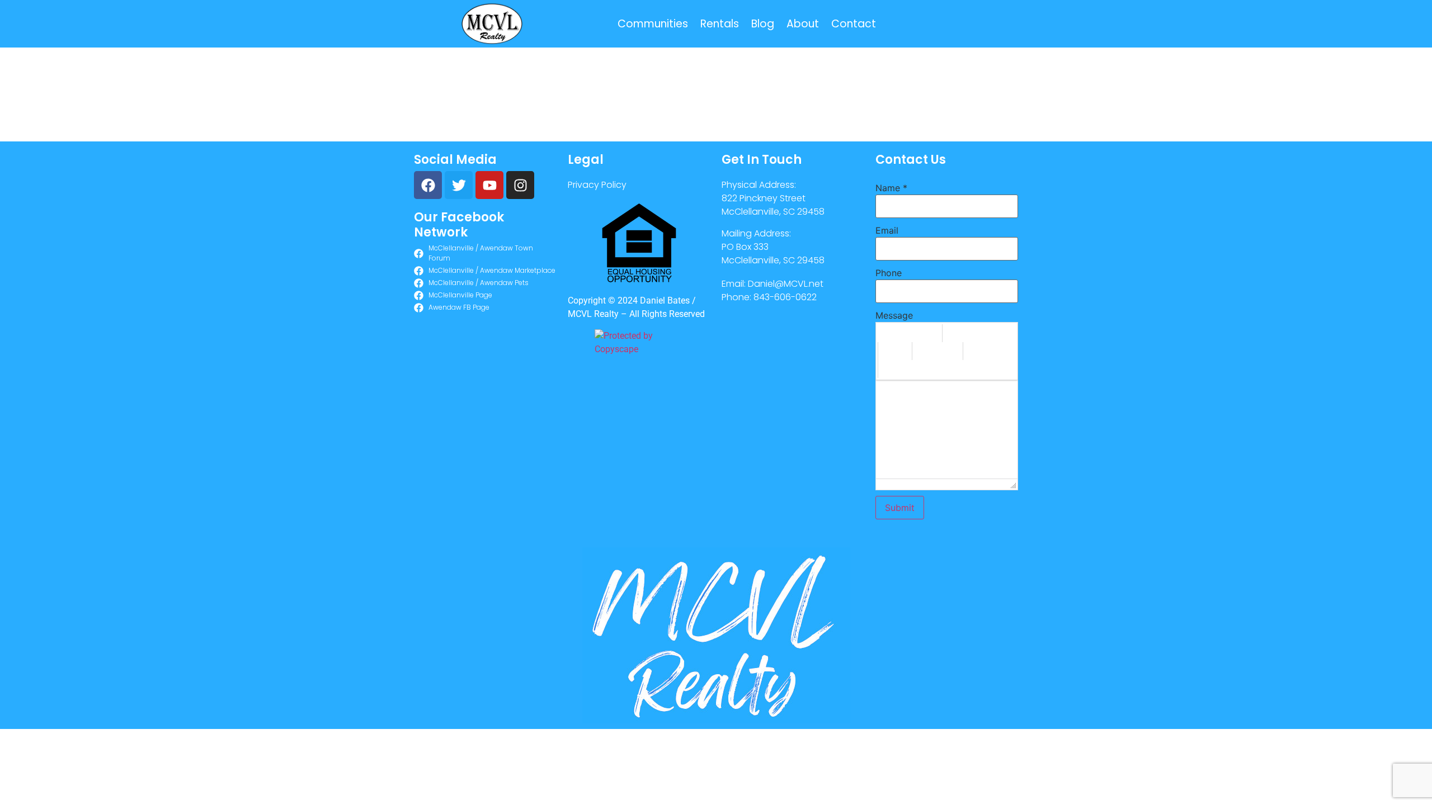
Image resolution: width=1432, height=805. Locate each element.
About (802, 23)
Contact (853, 23)
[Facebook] (428, 185)
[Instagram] (520, 185)
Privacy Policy (597, 184)
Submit (900, 507)
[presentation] (910, 333)
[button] (910, 333)
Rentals (719, 23)
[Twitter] (459, 185)
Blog (762, 23)
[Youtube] (489, 185)
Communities (653, 23)
